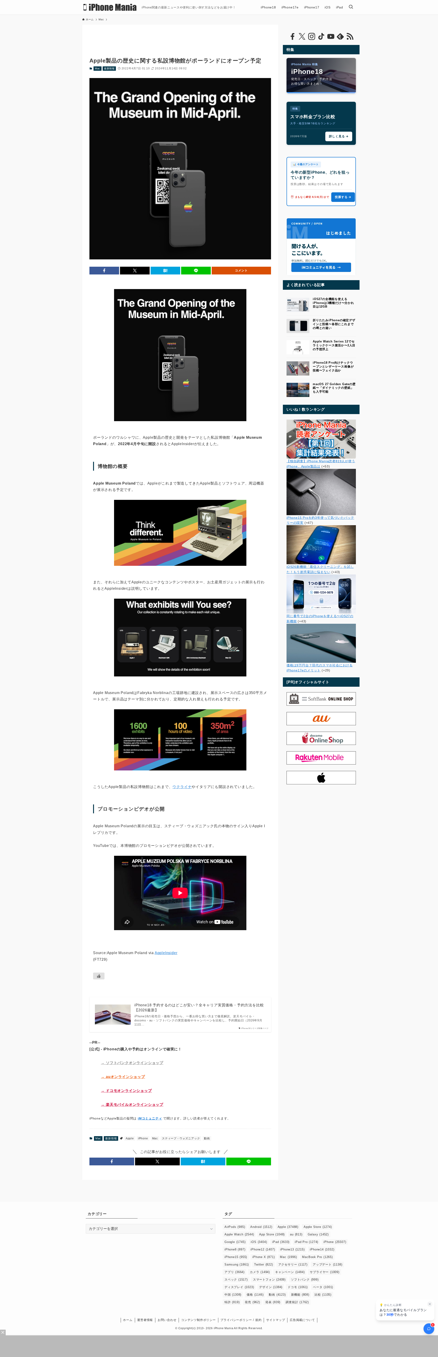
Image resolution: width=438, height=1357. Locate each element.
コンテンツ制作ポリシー (198, 1320)
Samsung (236, 1264)
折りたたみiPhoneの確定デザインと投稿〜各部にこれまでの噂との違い (334, 324)
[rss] (350, 36)
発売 (252, 1302)
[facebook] (292, 36)
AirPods (234, 1227)
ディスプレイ (239, 1287)
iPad (280, 1242)
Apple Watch (239, 1234)
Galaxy (318, 1234)
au (296, 1234)
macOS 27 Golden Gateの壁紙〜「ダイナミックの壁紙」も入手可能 (334, 388)
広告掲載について (302, 1320)
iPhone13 (292, 1249)
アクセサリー (293, 1264)
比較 (323, 1294)
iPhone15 (235, 1257)
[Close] (3, 1332)
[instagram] (312, 36)
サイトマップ (275, 1320)
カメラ (260, 1272)
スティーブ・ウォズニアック (181, 1138)
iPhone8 (234, 1249)
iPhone (143, 1138)
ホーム (127, 1320)
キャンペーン (290, 1272)
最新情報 (109, 68)
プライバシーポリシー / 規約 (240, 1320)
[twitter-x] (302, 36)
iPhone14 (322, 1249)
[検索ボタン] (351, 7)
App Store (272, 1234)
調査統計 (297, 1302)
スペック (236, 1279)
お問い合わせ (167, 1320)
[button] (104, 270)
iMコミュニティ (150, 1118)
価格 (255, 1294)
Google (234, 1242)
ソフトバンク (305, 1279)
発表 (272, 1302)
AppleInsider (166, 953)
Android (261, 1227)
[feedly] (340, 36)
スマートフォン (269, 1279)
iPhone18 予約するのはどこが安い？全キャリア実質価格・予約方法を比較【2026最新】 (199, 1007)
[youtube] (331, 36)
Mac (97, 68)
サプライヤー (324, 1272)
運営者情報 (145, 1320)
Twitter (263, 1264)
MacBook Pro (317, 1257)
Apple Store (318, 1227)
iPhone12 (262, 1249)
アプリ (234, 1272)
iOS (259, 1242)
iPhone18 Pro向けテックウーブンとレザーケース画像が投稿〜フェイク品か (333, 366)
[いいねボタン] (98, 976)
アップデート (327, 1264)
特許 (232, 1302)
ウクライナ (182, 787)
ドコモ (298, 1287)
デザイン (270, 1287)
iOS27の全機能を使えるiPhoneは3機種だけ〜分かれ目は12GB (333, 302)
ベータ (323, 1287)
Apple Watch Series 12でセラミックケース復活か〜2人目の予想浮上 (334, 345)
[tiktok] (321, 36)
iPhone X (263, 1257)
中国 (232, 1294)
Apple (130, 1138)
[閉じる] (430, 1304)
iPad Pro (306, 1242)
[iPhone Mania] (110, 7)
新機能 (300, 1294)
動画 (207, 1138)
